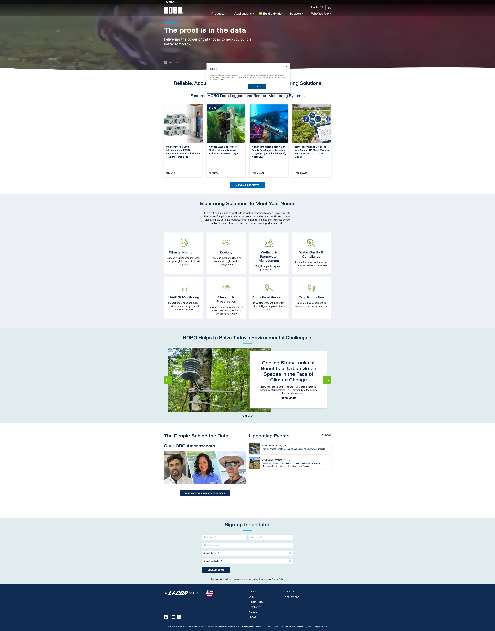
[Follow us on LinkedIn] (179, 617)
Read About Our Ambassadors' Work (205, 493)
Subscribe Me (216, 569)
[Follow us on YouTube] (173, 617)
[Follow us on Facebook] (166, 617)
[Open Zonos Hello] (209, 593)
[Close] (287, 66)
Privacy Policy (277, 579)
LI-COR (252, 617)
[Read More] (288, 379)
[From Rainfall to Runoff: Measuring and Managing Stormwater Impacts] (290, 448)
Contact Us (288, 591)
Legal (251, 596)
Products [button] (217, 13)
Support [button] (295, 13)
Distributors (255, 607)
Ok (257, 86)
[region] (248, 78)
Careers (253, 591)
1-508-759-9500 (291, 596)
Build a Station (273, 13)
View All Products (247, 185)
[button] (329, 7)
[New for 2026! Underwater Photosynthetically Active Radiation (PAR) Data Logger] (226, 140)
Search (321, 7)
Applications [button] (243, 13)
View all (326, 434)
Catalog (253, 612)
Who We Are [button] (320, 13)
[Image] (247, 2)
